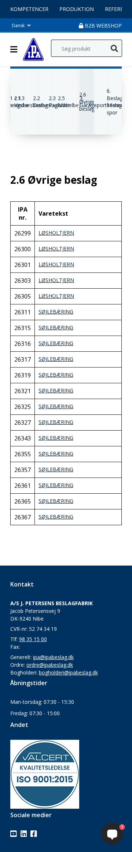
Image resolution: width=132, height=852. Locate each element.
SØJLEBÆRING (55, 311)
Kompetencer (29, 9)
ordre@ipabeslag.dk (49, 664)
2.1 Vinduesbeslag (31, 102)
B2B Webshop (102, 25)
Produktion (76, 9)
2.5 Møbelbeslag (73, 102)
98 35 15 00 (33, 639)
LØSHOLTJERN (56, 232)
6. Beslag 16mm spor (115, 101)
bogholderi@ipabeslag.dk (68, 672)
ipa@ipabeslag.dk (53, 657)
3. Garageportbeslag (101, 102)
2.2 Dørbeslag (45, 102)
